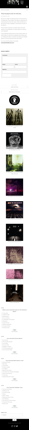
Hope (4, 394)
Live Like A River (6, 392)
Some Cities (6, 345)
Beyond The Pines (7, 370)
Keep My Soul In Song (8, 397)
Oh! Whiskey (6, 398)
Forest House (6, 327)
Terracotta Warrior (7, 389)
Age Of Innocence (7, 373)
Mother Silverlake (7, 324)
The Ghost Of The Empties (9, 400)
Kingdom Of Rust (7, 346)
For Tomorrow (6, 318)
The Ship (5, 364)
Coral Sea (5, 375)
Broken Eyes (6, 316)
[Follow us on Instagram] (25, 81)
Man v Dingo (6, 395)
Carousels (5, 313)
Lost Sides (5, 343)
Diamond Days (6, 362)
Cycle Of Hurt (6, 322)
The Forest (5, 365)
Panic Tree (5, 403)
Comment (5, 55)
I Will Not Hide (6, 314)
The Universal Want (7, 349)
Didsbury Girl (6, 390)
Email (16, 64)
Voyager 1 (5, 368)
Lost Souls (5, 340)
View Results (14, 331)
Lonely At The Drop (7, 402)
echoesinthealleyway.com (7, 42)
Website (4, 69)
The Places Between (8, 348)
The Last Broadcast (7, 341)
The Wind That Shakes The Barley (11, 372)
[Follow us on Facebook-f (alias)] (23, 81)
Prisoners (5, 321)
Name (4, 64)
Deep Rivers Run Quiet (8, 376)
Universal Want (6, 326)
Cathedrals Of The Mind (8, 319)
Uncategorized (5, 10)
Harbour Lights (6, 367)
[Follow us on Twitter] (27, 81)
